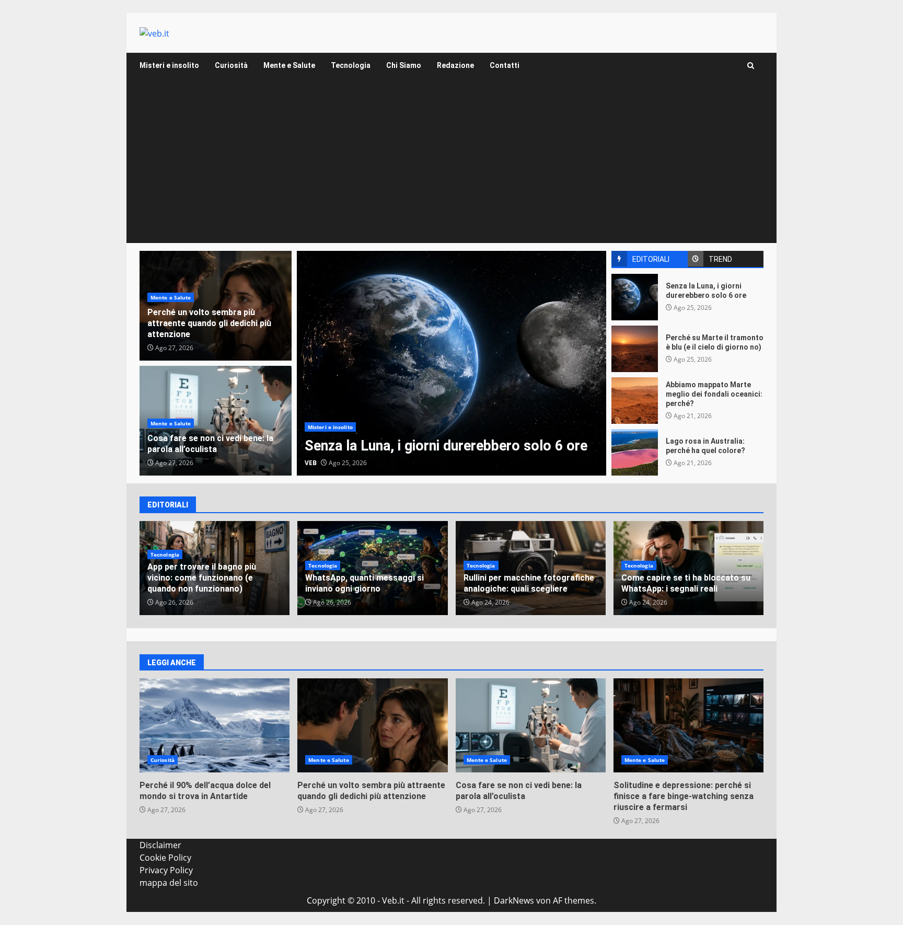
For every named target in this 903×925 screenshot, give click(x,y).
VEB (311, 462)
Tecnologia (351, 65)
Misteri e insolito (169, 65)
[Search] (750, 65)
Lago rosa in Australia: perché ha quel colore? (634, 452)
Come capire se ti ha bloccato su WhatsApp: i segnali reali (685, 583)
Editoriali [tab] (650, 259)
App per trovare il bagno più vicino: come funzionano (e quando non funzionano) (201, 578)
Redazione (455, 65)
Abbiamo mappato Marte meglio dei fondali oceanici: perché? (634, 400)
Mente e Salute (289, 65)
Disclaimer (160, 845)
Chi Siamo (403, 65)
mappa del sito (169, 882)
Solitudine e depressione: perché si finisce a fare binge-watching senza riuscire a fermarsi (688, 725)
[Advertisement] (451, 164)
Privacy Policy (166, 870)
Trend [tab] (720, 259)
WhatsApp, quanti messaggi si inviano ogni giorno (364, 583)
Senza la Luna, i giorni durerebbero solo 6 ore (451, 363)
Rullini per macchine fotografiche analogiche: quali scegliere (529, 583)
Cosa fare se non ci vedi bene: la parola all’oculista (210, 443)
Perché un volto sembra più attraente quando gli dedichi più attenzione (209, 323)
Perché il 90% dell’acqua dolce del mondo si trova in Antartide (215, 725)
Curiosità (231, 65)
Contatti (504, 65)
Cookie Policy (165, 857)
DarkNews (514, 900)
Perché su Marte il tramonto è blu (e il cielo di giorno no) (634, 349)
